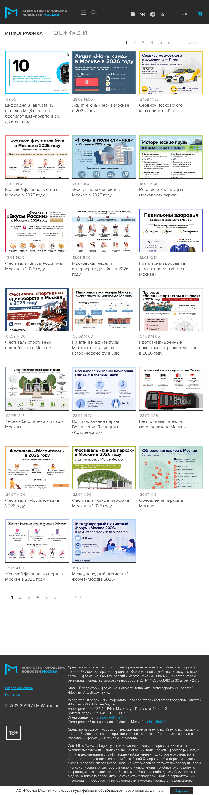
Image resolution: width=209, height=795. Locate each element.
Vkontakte (143, 14)
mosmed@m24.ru (113, 717)
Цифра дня (73, 33)
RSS (162, 14)
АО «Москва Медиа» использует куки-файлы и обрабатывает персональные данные (90, 790)
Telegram (152, 14)
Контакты (13, 694)
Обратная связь (19, 688)
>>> (192, 42)
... (185, 42)
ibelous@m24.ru (157, 722)
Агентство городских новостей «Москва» (36, 12)
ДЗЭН (133, 14)
